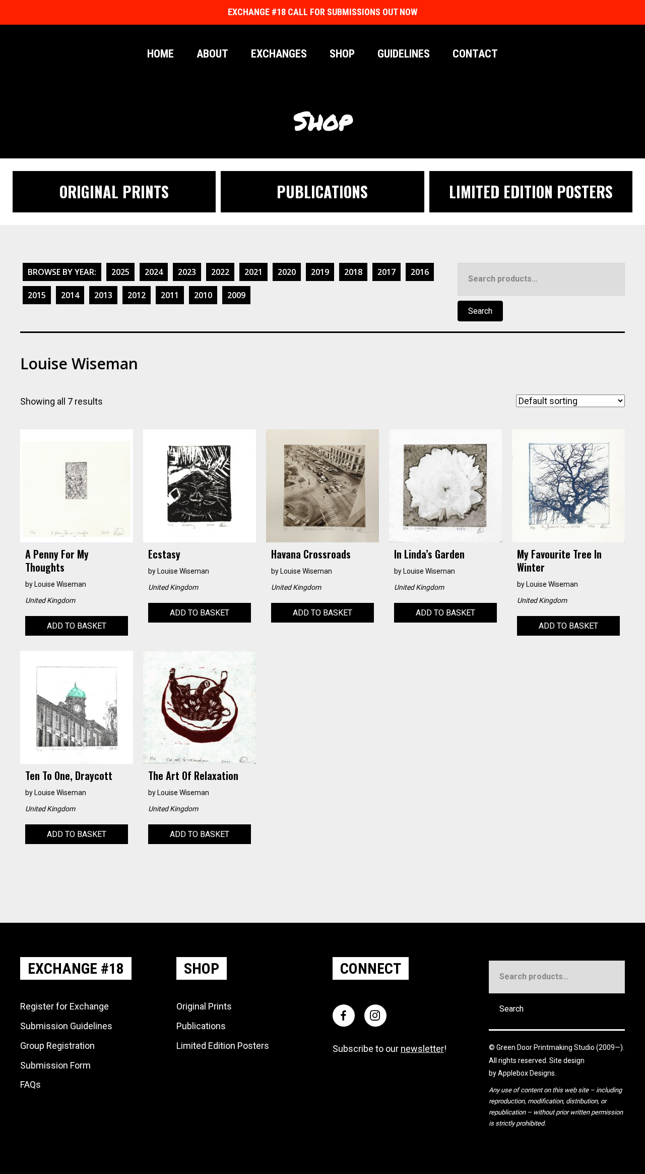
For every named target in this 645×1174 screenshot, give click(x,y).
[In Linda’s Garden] (445, 485)
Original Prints (204, 1006)
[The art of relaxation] (199, 706)
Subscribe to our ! (389, 1048)
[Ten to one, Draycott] (76, 706)
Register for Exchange (64, 1006)
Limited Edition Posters (222, 1045)
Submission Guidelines (66, 1026)
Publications (201, 1026)
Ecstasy (164, 554)
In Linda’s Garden (429, 554)
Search (480, 311)
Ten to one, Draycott (68, 775)
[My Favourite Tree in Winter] (568, 485)
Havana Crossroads (311, 554)
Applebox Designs (526, 1073)
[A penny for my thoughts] (76, 485)
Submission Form (55, 1065)
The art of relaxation (193, 775)
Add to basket (76, 626)
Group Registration (57, 1045)
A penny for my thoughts (57, 560)
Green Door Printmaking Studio (546, 1047)
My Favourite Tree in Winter (559, 560)
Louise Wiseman (60, 584)
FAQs (30, 1084)
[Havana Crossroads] (322, 485)
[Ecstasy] (199, 485)
